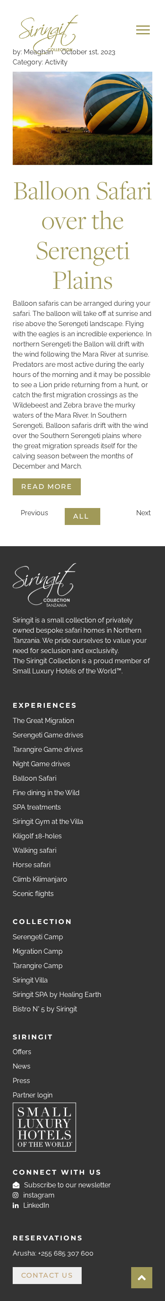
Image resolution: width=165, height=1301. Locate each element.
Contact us (47, 1275)
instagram (38, 1195)
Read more (46, 487)
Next (144, 513)
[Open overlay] (143, 30)
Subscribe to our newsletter (66, 1185)
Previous (33, 513)
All (82, 516)
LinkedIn (35, 1205)
